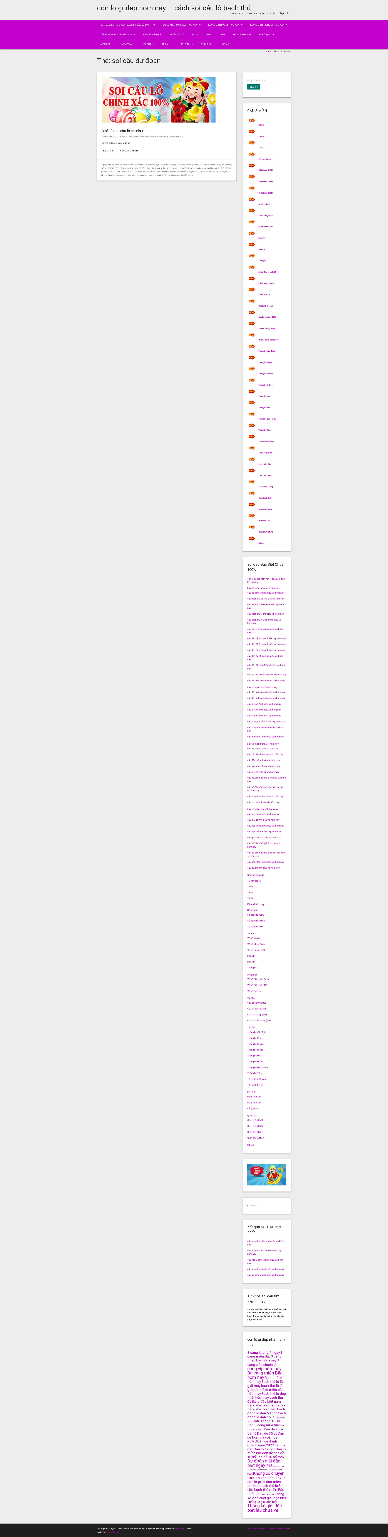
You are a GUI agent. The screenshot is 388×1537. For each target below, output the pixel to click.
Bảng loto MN (254, 1102)
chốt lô (104, 168)
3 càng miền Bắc (264, 1355)
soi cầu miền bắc (111, 175)
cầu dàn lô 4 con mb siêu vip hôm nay (266, 680)
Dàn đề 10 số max (270, 1457)
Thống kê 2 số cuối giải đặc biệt (266, 1496)
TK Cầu (147, 44)
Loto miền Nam (264, 475)
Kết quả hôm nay (242, 34)
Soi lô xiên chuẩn (268, 1495)
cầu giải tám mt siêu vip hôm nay (263, 766)
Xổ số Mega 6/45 (255, 944)
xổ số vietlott (264, 204)
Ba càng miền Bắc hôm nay (265, 1375)
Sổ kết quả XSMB (265, 170)
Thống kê (262, 261)
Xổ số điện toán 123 (266, 283)
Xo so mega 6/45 (265, 215)
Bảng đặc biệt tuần (262, 1409)
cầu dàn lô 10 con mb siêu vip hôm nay (266, 674)
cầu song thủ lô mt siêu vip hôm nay (265, 796)
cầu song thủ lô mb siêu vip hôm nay (265, 736)
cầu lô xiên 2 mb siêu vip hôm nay (264, 704)
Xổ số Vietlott (254, 938)
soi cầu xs (171, 175)
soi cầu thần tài (160, 175)
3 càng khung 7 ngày (263, 1353)
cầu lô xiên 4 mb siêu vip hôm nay (264, 715)
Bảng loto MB (254, 1096)
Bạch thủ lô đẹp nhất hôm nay (266, 1396)
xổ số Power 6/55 (265, 227)
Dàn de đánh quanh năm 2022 (262, 1443)
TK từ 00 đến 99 (265, 453)
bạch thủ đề (141, 165)
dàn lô (135, 168)
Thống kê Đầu (264, 396)
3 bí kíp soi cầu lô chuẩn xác (124, 131)
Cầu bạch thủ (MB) (266, 306)
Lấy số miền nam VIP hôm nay (116, 34)
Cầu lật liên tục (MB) (267, 317)
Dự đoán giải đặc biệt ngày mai (263, 1463)
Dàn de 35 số (267, 1433)
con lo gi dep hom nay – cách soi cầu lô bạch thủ (174, 8)
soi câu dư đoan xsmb (159, 172)
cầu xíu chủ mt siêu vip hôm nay (263, 802)
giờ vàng (104, 172)
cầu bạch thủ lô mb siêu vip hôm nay (265, 613)
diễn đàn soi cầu (194, 168)
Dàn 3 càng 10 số (266, 1421)
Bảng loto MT (254, 1108)
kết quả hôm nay (265, 159)
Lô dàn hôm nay (268, 1478)
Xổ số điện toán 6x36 (267, 272)
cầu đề (196, 165)
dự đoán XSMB (224, 168)
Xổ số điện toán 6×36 (258, 979)
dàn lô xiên (155, 168)
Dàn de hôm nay (265, 1435)
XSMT (222, 34)
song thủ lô (182, 175)
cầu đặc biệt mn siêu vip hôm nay (264, 831)
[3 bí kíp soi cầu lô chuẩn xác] (159, 122)
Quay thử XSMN (265, 509)
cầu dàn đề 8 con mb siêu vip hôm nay (266, 650)
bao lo (178, 165)
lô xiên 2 (112, 172)
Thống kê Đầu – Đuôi (267, 419)
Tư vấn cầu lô (176, 34)
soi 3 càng (121, 172)
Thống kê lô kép (265, 385)
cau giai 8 (204, 165)
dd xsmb (165, 168)
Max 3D (261, 238)
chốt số (110, 168)
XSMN (209, 34)
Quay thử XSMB (265, 498)
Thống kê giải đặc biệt (262, 1502)
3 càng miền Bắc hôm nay (264, 1358)
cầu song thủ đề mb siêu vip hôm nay (266, 721)
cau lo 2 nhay (215, 165)
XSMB (195, 34)
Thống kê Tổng (264, 430)
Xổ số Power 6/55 (256, 950)
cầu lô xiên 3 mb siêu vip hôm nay (264, 709)
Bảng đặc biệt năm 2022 (266, 1405)
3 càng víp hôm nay (264, 1366)
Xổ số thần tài (264, 295)
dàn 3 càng (119, 168)
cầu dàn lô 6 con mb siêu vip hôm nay (266, 692)
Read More (108, 150)
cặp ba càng (187, 165)
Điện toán (126, 44)
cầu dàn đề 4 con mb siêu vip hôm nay (266, 638)
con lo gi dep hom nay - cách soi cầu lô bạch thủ (145, 137)
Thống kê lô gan (265, 362)
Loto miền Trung (265, 487)
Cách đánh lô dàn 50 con (266, 1411)
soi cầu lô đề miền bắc (202, 172)
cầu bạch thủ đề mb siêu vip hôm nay (265, 598)
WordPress (179, 1529)
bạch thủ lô (152, 165)
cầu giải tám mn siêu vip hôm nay (264, 837)
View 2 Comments (129, 150)
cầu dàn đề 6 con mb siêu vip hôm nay (266, 644)
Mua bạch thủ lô (265, 1486)
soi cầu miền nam (127, 175)
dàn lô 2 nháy (144, 168)
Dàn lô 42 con (264, 1449)
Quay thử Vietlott (265, 532)
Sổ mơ (261, 543)
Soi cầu (130, 172)
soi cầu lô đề (185, 172)
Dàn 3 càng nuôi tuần (264, 1425)
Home (268, 51)
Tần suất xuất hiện (266, 441)
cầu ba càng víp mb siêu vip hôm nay (265, 592)
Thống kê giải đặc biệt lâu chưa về (264, 1508)
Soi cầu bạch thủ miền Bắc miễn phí (265, 1490)
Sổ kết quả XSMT (265, 193)
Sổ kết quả (265, 34)
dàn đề (128, 168)
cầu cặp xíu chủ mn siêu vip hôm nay (265, 825)
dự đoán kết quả (209, 168)
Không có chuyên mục (265, 1475)
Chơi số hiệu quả (152, 34)
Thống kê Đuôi (264, 408)
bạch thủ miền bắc (166, 165)
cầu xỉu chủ (226, 165)
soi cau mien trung (144, 175)
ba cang (115, 165)
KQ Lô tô (185, 44)
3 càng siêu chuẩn (263, 1362)
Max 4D (261, 249)
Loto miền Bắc (264, 464)
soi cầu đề (174, 172)
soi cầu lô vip (218, 172)
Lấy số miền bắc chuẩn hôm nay (179, 25)
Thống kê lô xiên (265, 374)
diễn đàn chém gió (178, 168)
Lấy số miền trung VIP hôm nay (267, 25)
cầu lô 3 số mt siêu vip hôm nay (263, 772)
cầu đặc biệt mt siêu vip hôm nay (263, 760)
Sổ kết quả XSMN (265, 182)
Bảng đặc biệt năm (266, 1401)
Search (254, 87)
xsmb (190, 175)
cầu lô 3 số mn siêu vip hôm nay (263, 819)
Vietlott (105, 44)
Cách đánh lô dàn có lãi (266, 1415)
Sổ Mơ (225, 44)
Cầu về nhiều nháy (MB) (268, 340)
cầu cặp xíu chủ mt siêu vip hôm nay (265, 754)
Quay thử (206, 44)
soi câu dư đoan (141, 172)
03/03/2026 (116, 137)
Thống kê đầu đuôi (266, 351)
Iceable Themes (113, 1532)
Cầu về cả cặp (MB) (266, 328)
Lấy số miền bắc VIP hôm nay (223, 25)
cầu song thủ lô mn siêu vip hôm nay (265, 862)
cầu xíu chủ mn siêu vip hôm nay (263, 867)
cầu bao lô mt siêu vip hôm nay (262, 748)
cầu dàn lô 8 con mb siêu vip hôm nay (266, 698)
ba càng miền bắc (127, 165)
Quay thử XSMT (265, 521)
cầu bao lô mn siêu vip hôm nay (263, 814)
